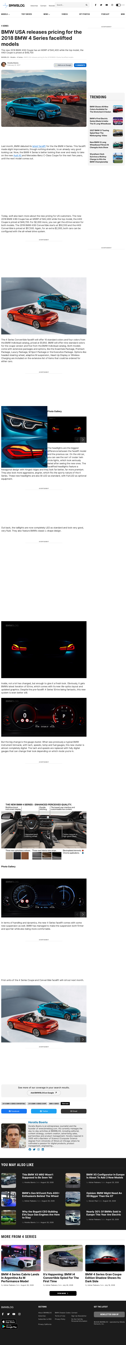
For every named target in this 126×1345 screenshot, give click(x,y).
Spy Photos (84, 14)
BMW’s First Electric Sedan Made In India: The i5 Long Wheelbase (100, 121)
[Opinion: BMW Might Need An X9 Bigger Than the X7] (72, 1193)
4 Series (4, 26)
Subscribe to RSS (44, 1319)
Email (74, 1111)
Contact (43, 6)
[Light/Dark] (118, 5)
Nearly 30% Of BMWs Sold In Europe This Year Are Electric (103, 1213)
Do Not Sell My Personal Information (79, 1320)
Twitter (45, 1111)
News (46, 14)
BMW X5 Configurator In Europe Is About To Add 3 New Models (105, 1176)
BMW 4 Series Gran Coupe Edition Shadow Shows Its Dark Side (103, 1278)
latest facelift (39, 146)
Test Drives (26, 14)
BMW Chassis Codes (63, 1313)
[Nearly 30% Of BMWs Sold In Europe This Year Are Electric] (72, 1211)
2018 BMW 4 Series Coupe (37, 1104)
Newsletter (53, 6)
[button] (83, 440)
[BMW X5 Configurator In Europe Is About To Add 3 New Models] (72, 1174)
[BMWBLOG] (16, 1307)
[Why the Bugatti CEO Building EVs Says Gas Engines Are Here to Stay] (8, 1211)
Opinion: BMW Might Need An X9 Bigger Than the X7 (104, 1195)
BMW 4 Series (54, 1104)
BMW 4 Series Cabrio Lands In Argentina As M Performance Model (20, 1278)
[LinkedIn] (42, 1149)
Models (4, 14)
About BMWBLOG (45, 1313)
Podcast (105, 14)
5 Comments (80, 65)
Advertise (34, 6)
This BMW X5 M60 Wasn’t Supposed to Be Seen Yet (37, 1176)
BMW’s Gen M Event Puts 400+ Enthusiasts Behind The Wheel (41, 1195)
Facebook (15, 1111)
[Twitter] (101, 5)
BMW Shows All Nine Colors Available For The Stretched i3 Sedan (100, 109)
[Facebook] (95, 5)
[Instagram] (112, 5)
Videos (65, 14)
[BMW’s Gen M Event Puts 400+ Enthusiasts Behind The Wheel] (8, 1193)
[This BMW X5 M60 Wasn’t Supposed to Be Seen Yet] (8, 1174)
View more (61, 1293)
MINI (123, 14)
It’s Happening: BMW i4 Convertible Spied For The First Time (61, 1278)
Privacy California (44, 1324)
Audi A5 (17, 155)
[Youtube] (106, 5)
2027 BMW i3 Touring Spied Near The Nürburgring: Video (99, 133)
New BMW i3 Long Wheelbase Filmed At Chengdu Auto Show (99, 145)
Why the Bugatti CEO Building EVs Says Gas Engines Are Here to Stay (41, 1214)
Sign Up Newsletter (79, 1316)
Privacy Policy (60, 1319)
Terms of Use (60, 1316)
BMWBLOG (5, 57)
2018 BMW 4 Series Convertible (13, 1104)
